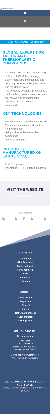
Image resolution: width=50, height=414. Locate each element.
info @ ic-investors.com (28, 355)
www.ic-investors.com (28, 358)
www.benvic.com (23, 195)
